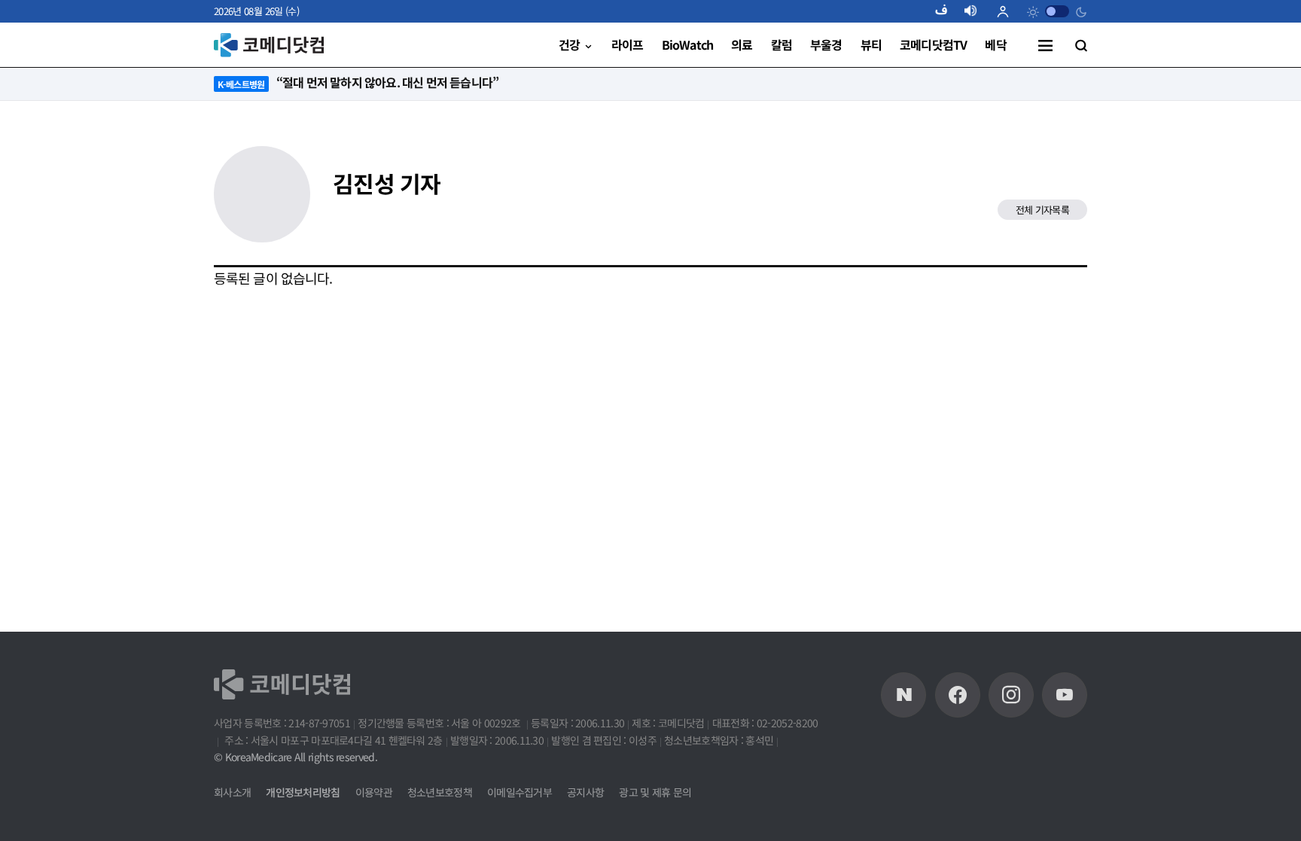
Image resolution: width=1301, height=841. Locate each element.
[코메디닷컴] (957, 695)
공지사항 (585, 792)
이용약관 (373, 792)
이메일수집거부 (519, 792)
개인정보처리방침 (303, 792)
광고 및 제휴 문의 (655, 792)
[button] (947, 11)
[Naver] (903, 695)
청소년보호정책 (439, 792)
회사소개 (232, 792)
